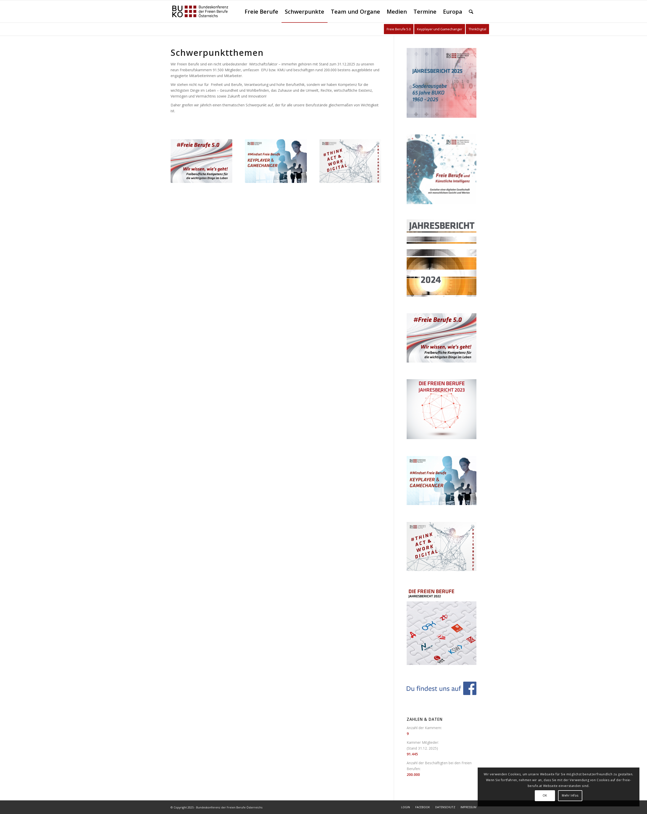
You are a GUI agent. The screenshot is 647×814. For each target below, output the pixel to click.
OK (545, 795)
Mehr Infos (570, 795)
